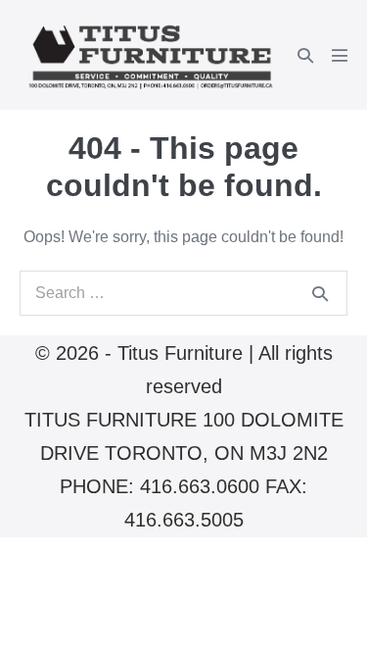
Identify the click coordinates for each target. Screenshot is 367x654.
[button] (305, 55)
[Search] (320, 293)
